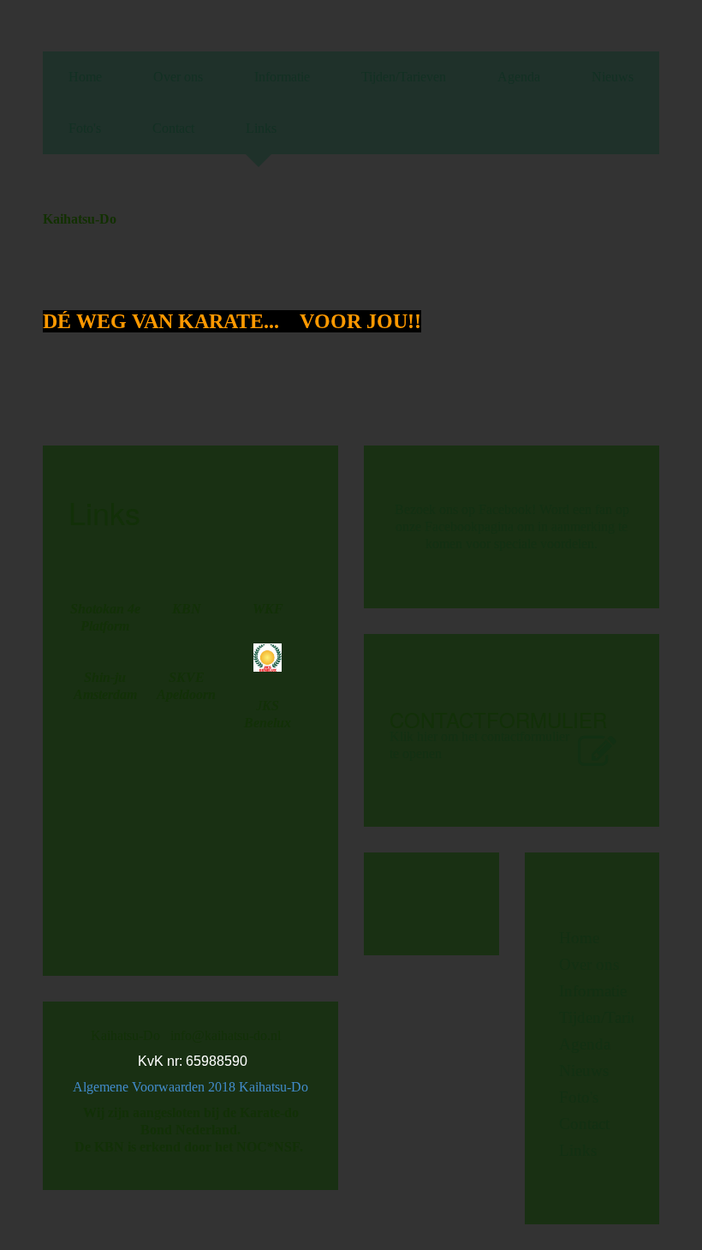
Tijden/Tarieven (403, 76)
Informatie (282, 76)
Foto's (84, 128)
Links (261, 128)
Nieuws (613, 76)
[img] (588, 245)
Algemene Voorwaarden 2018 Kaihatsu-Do (192, 1087)
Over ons (178, 76)
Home (85, 76)
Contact (173, 128)
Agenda (518, 76)
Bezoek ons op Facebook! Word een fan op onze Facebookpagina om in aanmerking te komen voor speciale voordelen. (512, 526)
